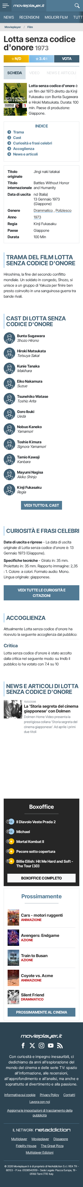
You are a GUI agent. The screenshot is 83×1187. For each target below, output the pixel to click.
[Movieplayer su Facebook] (23, 1046)
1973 (37, 217)
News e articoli (25, 154)
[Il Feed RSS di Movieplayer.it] (60, 1046)
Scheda (14, 73)
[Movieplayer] (41, 1036)
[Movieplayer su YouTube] (50, 1046)
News (9, 17)
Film (30, 27)
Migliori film (56, 17)
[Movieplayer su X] (32, 1046)
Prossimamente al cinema (41, 1012)
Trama (18, 132)
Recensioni (29, 17)
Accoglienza (23, 148)
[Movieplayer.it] (29, 5)
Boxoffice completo (41, 878)
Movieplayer (13, 27)
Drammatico (43, 210)
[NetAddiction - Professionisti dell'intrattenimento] (52, 1130)
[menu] (6, 5)
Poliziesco (63, 210)
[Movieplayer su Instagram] (41, 1046)
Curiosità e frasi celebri (32, 143)
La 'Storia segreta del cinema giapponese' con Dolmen (51, 708)
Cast (17, 137)
